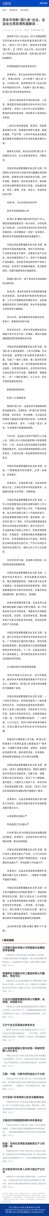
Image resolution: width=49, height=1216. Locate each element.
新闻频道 (13, 10)
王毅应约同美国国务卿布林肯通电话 (22, 1120)
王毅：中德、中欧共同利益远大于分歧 (23, 1074)
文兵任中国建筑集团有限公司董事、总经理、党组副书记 (23, 1000)
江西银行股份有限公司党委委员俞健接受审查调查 (23, 949)
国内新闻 (24, 10)
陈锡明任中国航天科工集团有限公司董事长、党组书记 (23, 974)
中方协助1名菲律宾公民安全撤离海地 (23, 1097)
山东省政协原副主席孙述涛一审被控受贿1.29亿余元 (23, 1049)
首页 (4, 10)
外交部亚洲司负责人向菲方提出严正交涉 (23, 1170)
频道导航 (43, 3)
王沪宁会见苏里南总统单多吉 (18, 1025)
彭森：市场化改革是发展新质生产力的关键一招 (23, 1144)
